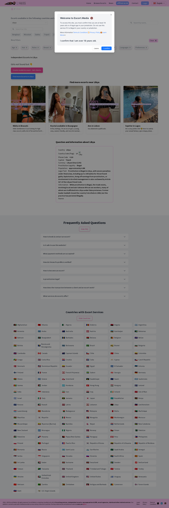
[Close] (111, 15)
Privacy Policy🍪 (96, 32)
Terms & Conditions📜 (81, 32)
